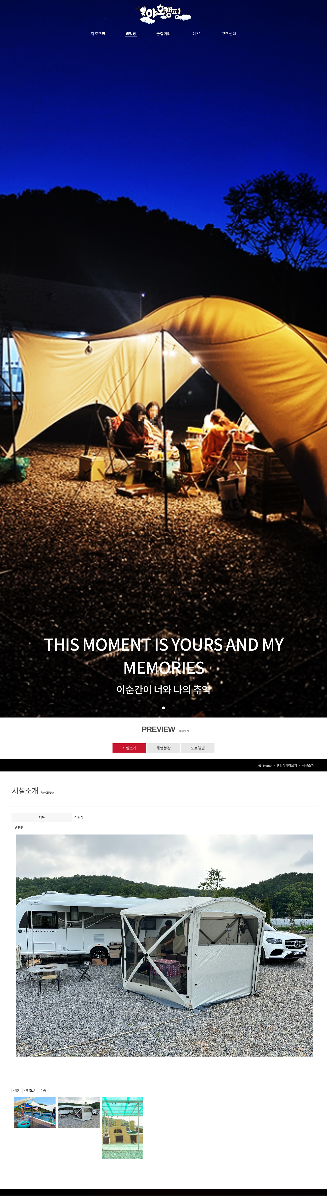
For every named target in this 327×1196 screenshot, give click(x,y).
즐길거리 (163, 33)
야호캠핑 (98, 33)
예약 (196, 33)
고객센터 (229, 33)
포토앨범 (198, 748)
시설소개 (129, 748)
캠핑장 (130, 33)
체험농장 (163, 748)
